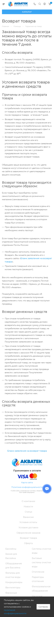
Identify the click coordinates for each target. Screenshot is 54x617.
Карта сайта (27, 482)
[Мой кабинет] (44, 4)
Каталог (27, 12)
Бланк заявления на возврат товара (27, 451)
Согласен (43, 606)
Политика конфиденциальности (27, 487)
